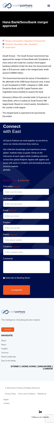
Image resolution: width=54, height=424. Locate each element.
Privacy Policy (10, 394)
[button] (49, 6)
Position (6, 222)
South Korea (10, 47)
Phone (10, 234)
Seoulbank (33, 44)
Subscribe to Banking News (17, 278)
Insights (4, 349)
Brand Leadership (8, 357)
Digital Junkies (7, 401)
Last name (7, 198)
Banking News (10, 180)
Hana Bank (18, 44)
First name (11, 186)
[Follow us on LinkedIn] (40, 411)
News (3, 345)
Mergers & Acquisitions (14, 41)
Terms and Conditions (26, 394)
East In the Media (8, 361)
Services (5, 353)
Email (9, 210)
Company (11, 246)
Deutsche (9, 44)
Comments (8, 259)
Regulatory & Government (34, 41)
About (3, 341)
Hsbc (26, 44)
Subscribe (24, 180)
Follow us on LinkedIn (40, 417)
